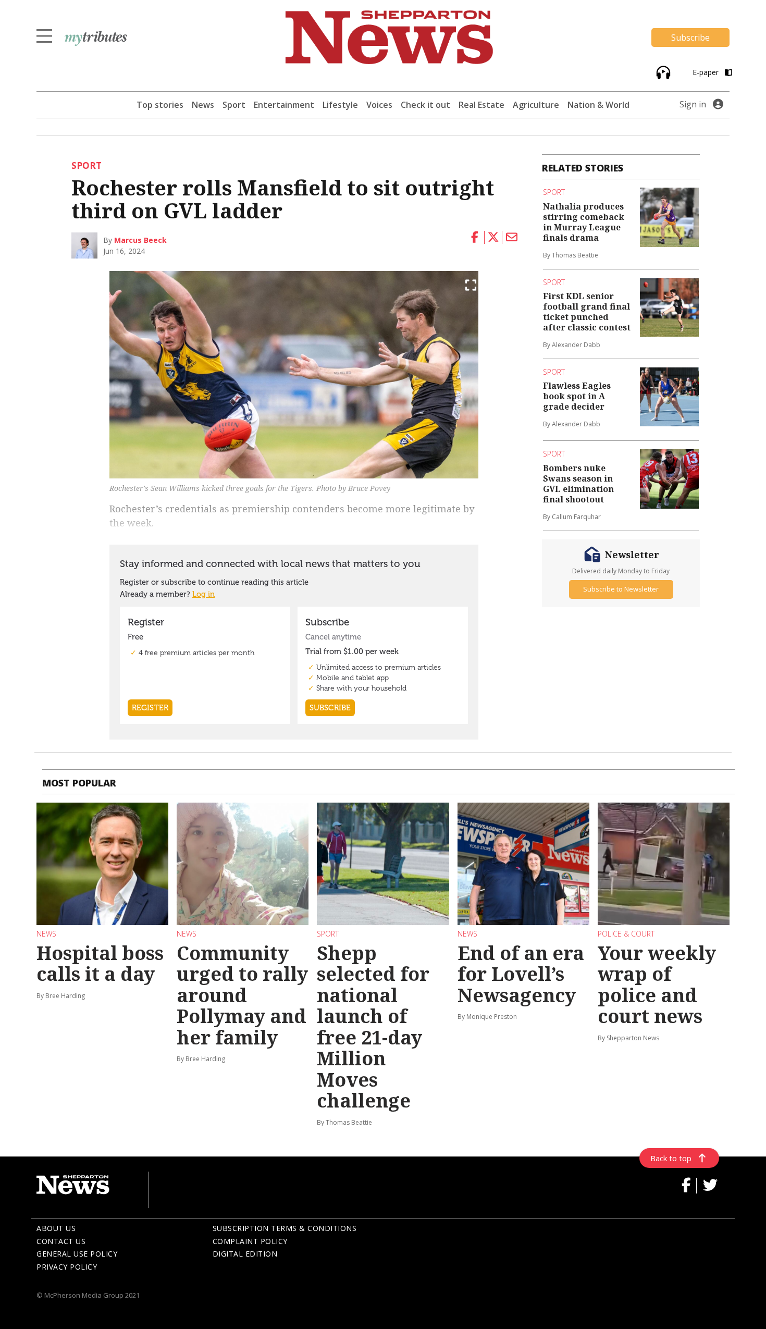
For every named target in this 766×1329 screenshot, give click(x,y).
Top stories (160, 104)
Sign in (692, 104)
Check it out (425, 104)
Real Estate (481, 104)
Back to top (670, 1158)
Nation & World (598, 104)
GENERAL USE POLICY (76, 1254)
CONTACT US (60, 1241)
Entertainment (284, 104)
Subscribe (690, 37)
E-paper (707, 72)
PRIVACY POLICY (66, 1267)
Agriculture (536, 104)
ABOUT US (56, 1228)
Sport (234, 104)
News (203, 104)
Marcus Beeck (140, 240)
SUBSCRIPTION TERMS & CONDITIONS (285, 1228)
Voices (379, 104)
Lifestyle (340, 104)
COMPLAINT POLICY (250, 1241)
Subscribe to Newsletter (621, 589)
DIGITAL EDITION (245, 1254)
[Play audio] (662, 72)
